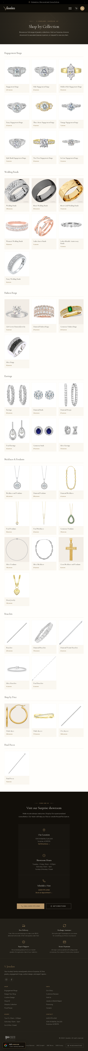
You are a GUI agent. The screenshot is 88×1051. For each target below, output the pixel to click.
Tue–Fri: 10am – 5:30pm (12, 1018)
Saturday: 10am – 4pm (12, 1022)
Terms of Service (29, 1045)
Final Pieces (8, 1008)
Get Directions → (44, 844)
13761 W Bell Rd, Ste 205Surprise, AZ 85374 (58, 1023)
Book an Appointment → (44, 893)
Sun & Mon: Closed (10, 1025)
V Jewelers (9, 966)
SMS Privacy (59, 1045)
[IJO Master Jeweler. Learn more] (10, 1038)
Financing (49, 1004)
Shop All (7, 1001)
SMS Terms (50, 1045)
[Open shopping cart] (76, 8)
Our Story (49, 990)
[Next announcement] (84, 2)
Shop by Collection (10, 1004)
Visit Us (48, 997)
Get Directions (58, 906)
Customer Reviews (52, 994)
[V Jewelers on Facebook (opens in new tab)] (11, 979)
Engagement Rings (10, 990)
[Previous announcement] (3, 2)
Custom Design (9, 997)
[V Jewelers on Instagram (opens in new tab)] (6, 979)
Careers (55, 1008)
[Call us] (82, 8)
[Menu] (70, 8)
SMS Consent (40, 1045)
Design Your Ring (10, 994)
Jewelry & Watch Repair (54, 1001)
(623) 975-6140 (44, 890)
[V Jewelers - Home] (9, 8)
